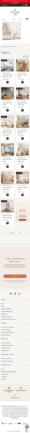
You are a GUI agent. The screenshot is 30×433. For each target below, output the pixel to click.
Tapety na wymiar (6, 73)
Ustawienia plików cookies (8, 319)
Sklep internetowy (13, 431)
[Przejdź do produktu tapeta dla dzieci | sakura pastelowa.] (7, 206)
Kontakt (3, 379)
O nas (2, 369)
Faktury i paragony (5, 329)
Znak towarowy (5, 374)
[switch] (26, 431)
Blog (2, 306)
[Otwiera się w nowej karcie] (10, 293)
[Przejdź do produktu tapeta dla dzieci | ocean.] (7, 149)
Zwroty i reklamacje (6, 358)
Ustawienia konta (5, 348)
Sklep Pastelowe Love (9, 46)
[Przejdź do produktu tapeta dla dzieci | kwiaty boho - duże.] (7, 178)
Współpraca (4, 377)
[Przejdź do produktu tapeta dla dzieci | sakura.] (22, 178)
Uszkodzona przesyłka (7, 361)
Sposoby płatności (6, 335)
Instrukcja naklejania (6, 309)
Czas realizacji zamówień (7, 332)
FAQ (2, 303)
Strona (11, 233)
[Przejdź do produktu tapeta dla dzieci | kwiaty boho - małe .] (22, 149)
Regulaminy (4, 314)
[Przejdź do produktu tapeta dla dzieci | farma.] (22, 65)
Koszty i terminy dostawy (7, 327)
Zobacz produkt (7, 82)
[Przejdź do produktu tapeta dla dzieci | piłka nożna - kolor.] (7, 65)
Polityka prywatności (6, 316)
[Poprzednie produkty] (7, 233)
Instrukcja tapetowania (7, 311)
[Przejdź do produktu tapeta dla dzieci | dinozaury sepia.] (7, 121)
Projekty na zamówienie (7, 345)
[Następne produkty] (23, 233)
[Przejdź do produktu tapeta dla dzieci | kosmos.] (7, 93)
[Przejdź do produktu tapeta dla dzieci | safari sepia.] (22, 93)
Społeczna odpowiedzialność (8, 371)
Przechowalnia (5, 350)
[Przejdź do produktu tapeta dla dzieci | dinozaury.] (22, 121)
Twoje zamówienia (6, 343)
